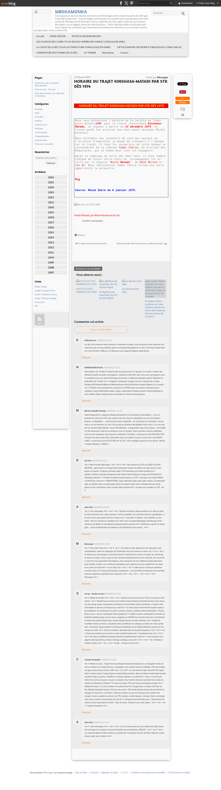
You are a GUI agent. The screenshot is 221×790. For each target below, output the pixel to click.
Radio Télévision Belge (45, 298)
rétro (37, 113)
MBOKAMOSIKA (71, 11)
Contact (124, 52)
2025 (51, 182)
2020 (51, 207)
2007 (51, 272)
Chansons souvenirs (44, 144)
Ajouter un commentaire (100, 330)
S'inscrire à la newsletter (88, 268)
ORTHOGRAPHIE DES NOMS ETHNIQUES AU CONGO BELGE (149, 47)
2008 (51, 267)
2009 (51, 262)
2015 (51, 232)
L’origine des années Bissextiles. (92, 243)
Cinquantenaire (42, 136)
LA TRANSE (90, 52)
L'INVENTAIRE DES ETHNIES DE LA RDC (57, 52)
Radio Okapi (41, 286)
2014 (51, 237)
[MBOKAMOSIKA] (43, 18)
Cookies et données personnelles (148, 772)
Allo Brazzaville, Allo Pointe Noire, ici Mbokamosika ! (140, 243)
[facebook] (121, 3)
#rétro (81, 235)
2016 (51, 227)
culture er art (41, 124)
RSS (39, 324)
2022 (51, 197)
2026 (51, 177)
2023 (51, 192)
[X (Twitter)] (126, 3)
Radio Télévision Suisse (46, 294)
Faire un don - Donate (45, 89)
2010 (51, 257)
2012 (51, 247)
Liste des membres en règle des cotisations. (49, 94)
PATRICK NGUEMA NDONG (86, 36)
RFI (36, 306)
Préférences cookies (179, 772)
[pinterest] (132, 3)
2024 (51, 187)
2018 (51, 217)
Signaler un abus (110, 772)
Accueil (40, 36)
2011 (51, 252)
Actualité (39, 117)
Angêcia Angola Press (45, 290)
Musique (39, 128)
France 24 (39, 302)
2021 (51, 202)
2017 (51, 222)
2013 (51, 242)
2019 (51, 212)
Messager (48, 772)
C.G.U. (125, 772)
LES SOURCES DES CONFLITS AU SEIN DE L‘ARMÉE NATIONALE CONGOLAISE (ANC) (80, 41)
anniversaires (41, 140)
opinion (38, 120)
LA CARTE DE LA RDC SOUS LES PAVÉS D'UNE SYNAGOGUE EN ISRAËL (73, 47)
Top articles (81, 772)
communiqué (41, 132)
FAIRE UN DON (58, 36)
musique (39, 109)
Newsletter (108, 52)
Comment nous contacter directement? (47, 84)
